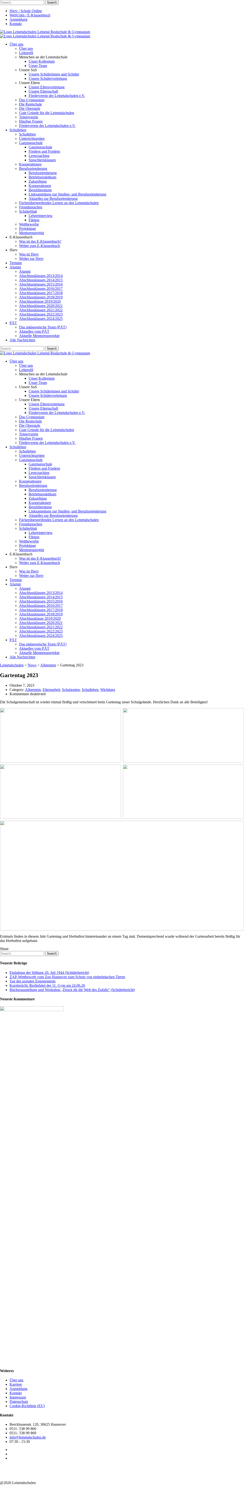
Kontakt (16, 24)
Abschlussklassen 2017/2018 (41, 293)
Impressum (18, 1397)
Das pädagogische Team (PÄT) (42, 327)
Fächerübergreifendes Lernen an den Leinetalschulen (59, 203)
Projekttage (27, 229)
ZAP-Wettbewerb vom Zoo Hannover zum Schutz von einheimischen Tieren (67, 977)
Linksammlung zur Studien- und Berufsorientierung (67, 194)
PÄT (13, 323)
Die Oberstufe (29, 108)
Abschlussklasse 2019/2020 (40, 301)
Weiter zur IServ (31, 259)
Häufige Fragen (31, 121)
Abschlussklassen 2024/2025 (41, 319)
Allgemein (33, 690)
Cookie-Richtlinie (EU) (27, 1406)
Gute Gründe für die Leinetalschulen (46, 113)
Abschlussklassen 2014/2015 (41, 280)
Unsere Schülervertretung (48, 78)
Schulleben (18, 130)
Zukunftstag (38, 181)
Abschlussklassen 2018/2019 (41, 297)
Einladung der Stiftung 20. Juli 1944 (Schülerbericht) (49, 973)
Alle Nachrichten (22, 340)
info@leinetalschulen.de (28, 1437)
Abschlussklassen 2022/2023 (41, 314)
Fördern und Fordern (44, 151)
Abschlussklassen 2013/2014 (41, 276)
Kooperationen (30, 164)
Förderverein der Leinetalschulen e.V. (57, 96)
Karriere (16, 1384)
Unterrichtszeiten (32, 138)
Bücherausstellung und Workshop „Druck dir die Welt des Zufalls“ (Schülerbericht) (72, 990)
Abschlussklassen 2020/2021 (41, 306)
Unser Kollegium (42, 61)
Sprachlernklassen (42, 160)
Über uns (16, 44)
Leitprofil (26, 53)
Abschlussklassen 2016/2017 (41, 289)
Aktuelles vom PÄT (34, 331)
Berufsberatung (40, 190)
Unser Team (38, 66)
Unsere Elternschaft (43, 91)
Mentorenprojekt (31, 233)
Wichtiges (107, 690)
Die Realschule (30, 104)
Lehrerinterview (41, 216)
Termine (16, 263)
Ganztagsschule (31, 143)
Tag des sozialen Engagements (33, 981)
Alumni (15, 267)
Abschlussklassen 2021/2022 (41, 310)
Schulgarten (71, 690)
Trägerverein (28, 117)
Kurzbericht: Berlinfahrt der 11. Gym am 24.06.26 (47, 985)
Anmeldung (18, 19)
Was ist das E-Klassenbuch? (40, 241)
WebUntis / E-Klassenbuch (30, 15)
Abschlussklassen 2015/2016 (41, 284)
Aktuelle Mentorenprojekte (39, 336)
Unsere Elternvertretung (47, 87)
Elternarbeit (51, 690)
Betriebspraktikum (42, 177)
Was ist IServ (29, 254)
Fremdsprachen (30, 207)
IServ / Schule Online (26, 11)
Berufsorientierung (33, 168)
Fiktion (34, 220)
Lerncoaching (39, 156)
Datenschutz (19, 1401)
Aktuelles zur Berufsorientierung (53, 198)
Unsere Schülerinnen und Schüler (54, 74)
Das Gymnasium (31, 100)
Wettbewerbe (29, 224)
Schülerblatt (28, 211)
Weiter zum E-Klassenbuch (39, 246)
